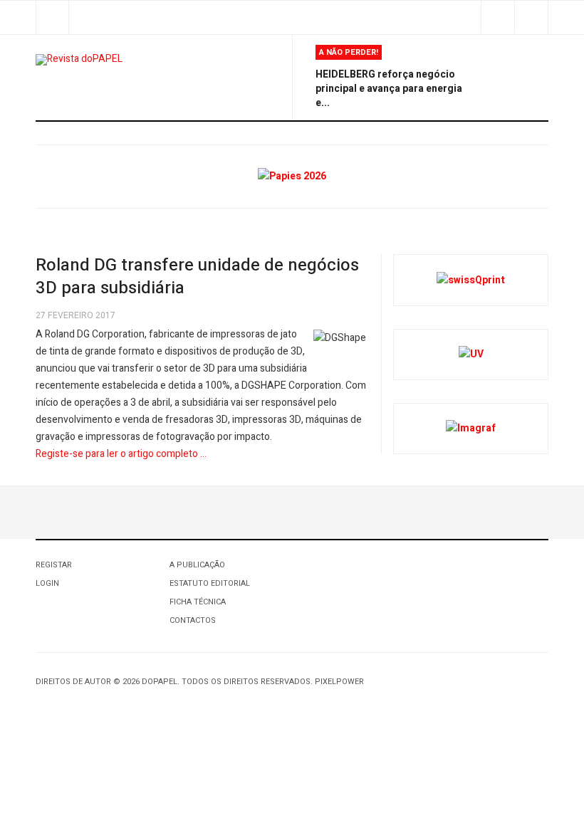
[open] (52, 17)
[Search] (531, 17)
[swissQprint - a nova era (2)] (471, 279)
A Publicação (197, 565)
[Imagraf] (471, 428)
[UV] (471, 354)
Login (47, 583)
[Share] (497, 17)
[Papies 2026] (292, 176)
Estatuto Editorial (210, 583)
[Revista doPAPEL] (79, 59)
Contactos (193, 620)
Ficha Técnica (198, 602)
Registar (54, 565)
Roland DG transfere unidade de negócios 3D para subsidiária (197, 276)
